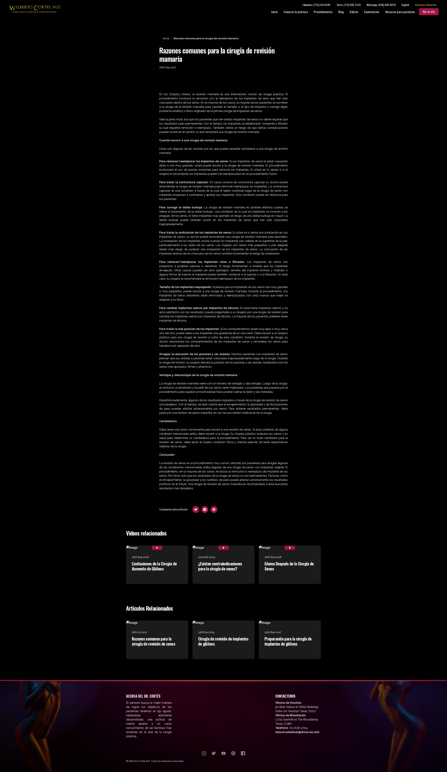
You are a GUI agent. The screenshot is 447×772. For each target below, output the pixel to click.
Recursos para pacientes (400, 12)
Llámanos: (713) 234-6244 (316, 5)
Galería (354, 12)
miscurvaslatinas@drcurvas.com (297, 732)
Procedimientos (323, 12)
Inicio (274, 12)
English (405, 5)
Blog (341, 12)
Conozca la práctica (296, 12)
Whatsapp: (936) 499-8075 (381, 5)
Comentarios (371, 12)
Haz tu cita (429, 12)
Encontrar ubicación (426, 5)
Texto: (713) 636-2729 (348, 5)
